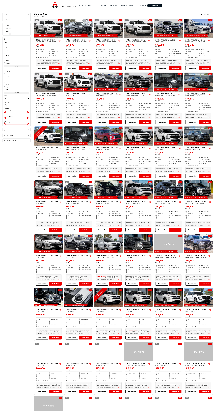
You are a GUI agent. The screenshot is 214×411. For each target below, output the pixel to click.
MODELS (81, 5)
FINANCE (113, 5)
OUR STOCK (92, 5)
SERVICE (122, 5)
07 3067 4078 (156, 5)
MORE (131, 5)
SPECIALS (103, 5)
